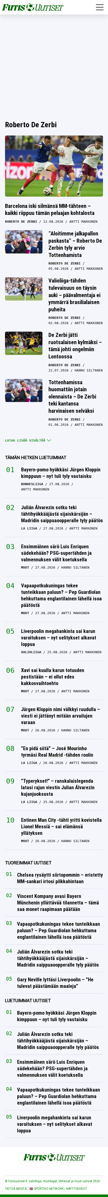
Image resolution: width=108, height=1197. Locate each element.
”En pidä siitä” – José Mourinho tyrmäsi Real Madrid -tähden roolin (57, 751)
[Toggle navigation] (99, 7)
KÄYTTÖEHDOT (76, 1188)
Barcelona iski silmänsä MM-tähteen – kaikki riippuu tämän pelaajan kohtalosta (49, 209)
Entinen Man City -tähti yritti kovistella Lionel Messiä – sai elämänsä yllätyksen (61, 826)
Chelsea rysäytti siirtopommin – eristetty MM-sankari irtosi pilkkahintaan (60, 878)
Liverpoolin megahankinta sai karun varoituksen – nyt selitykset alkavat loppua (58, 637)
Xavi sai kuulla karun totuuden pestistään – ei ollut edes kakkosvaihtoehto (52, 676)
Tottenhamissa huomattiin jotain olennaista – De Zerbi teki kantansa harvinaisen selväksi (72, 396)
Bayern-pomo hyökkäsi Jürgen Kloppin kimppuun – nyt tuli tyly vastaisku (60, 473)
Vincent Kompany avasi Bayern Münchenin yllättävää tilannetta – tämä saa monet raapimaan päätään (58, 902)
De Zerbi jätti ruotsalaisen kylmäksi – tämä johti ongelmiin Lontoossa (75, 346)
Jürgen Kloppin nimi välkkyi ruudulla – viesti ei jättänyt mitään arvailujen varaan (60, 715)
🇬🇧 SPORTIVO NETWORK (46, 1188)
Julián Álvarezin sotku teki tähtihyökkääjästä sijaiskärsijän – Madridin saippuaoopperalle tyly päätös (62, 513)
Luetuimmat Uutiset (28, 1000)
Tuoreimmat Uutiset (28, 862)
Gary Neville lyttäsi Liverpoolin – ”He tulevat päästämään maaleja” (55, 983)
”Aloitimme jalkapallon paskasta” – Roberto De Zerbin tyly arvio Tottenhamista (75, 244)
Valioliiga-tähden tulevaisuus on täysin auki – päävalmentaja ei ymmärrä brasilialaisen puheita (74, 295)
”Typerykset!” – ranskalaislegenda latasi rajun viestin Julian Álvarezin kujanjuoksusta (57, 787)
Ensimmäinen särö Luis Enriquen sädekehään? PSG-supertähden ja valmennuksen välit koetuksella (56, 553)
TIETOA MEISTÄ (16, 1188)
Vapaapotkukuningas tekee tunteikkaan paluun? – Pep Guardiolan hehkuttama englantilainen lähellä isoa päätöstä (61, 595)
